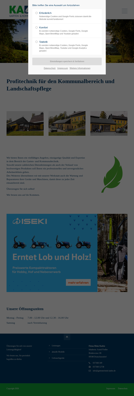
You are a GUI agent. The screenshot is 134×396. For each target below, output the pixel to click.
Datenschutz (50, 68)
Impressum (62, 68)
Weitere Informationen (80, 68)
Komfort (63, 30)
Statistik (63, 46)
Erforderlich (65, 16)
